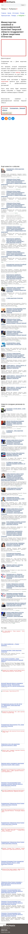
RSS (9, 932)
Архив (9, 13)
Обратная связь (4, 929)
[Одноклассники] (6, 118)
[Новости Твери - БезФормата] (8, 1)
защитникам (4, 81)
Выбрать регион (4, 930)
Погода (22, 13)
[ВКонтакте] (2, 118)
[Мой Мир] (13, 118)
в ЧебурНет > (21, 15)
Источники (15, 13)
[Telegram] (9, 118)
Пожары (13, 15)
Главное (3, 13)
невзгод (18, 72)
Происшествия (5, 15)
